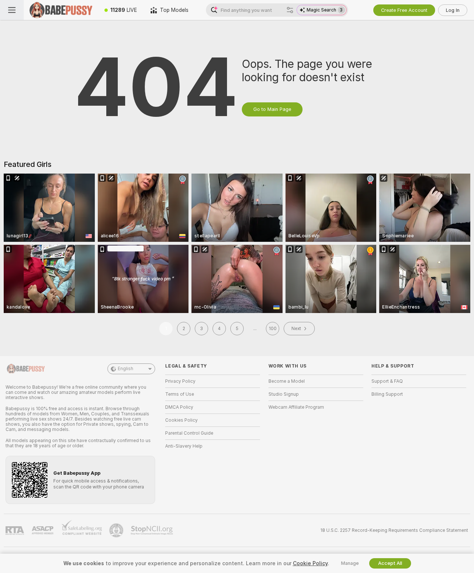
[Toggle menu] (12, 10)
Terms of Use (179, 394)
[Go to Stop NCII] (152, 530)
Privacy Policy (180, 381)
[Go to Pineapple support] (117, 530)
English (125, 368)
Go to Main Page (272, 109)
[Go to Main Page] (61, 10)
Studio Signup (283, 394)
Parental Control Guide (189, 433)
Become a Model (286, 381)
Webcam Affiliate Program (296, 407)
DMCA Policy (179, 407)
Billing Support (387, 394)
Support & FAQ (387, 381)
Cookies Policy (181, 420)
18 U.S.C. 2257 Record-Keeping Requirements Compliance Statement (394, 530)
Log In (453, 10)
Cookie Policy (310, 563)
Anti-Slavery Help (184, 446)
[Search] (290, 10)
